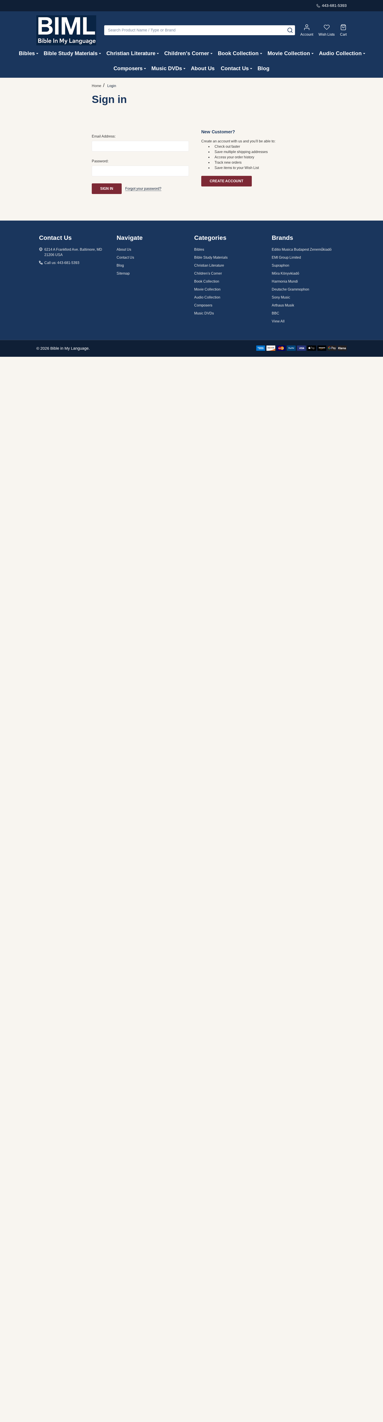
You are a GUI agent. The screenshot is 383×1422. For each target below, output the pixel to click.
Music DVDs (166, 68)
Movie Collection (289, 53)
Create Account (226, 181)
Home (96, 86)
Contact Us (235, 68)
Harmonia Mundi (285, 281)
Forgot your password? (143, 188)
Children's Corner (186, 53)
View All (278, 321)
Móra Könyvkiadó (285, 273)
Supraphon (280, 265)
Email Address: (103, 136)
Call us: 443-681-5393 (61, 263)
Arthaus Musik (283, 305)
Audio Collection (340, 53)
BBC (275, 313)
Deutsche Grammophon (290, 289)
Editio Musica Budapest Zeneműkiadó (302, 249)
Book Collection (238, 53)
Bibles (27, 53)
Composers (128, 68)
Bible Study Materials (71, 53)
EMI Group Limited (286, 257)
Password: (100, 161)
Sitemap (123, 273)
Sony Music (281, 297)
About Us (203, 68)
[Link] (66, 30)
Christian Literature (130, 53)
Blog (264, 68)
